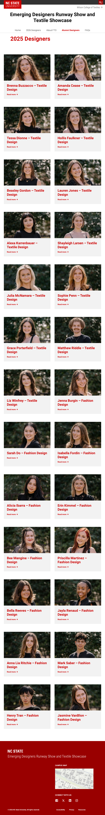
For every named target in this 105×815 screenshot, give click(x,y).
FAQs (87, 30)
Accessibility (60, 810)
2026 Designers (33, 30)
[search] (100, 2)
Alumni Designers (71, 30)
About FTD (51, 30)
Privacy (71, 810)
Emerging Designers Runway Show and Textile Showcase (52, 17)
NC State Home (13, 2)
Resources (82, 810)
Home (18, 30)
